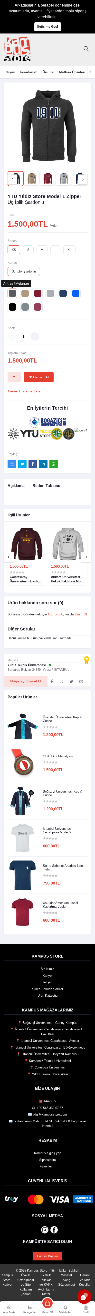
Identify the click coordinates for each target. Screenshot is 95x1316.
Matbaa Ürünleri (72, 72)
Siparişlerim (47, 1160)
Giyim (10, 72)
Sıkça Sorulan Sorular (47, 989)
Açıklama (16, 486)
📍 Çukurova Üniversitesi (48, 1067)
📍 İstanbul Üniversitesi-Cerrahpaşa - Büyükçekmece (47, 1047)
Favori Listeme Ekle (24, 391)
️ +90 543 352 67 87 (49, 1108)
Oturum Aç (56, 614)
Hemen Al (40, 377)
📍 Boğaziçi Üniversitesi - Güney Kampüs (47, 1023)
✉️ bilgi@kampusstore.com (47, 1114)
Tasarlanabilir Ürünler (37, 72)
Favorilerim (47, 1166)
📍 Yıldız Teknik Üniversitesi (47, 1074)
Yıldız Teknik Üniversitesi (27, 665)
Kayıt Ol (81, 614)
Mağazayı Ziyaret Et (25, 681)
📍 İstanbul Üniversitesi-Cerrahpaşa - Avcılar (47, 1041)
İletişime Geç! (47, 26)
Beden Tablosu (46, 486)
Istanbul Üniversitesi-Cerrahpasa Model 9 (58, 830)
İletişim (47, 982)
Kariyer (48, 975)
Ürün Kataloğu (47, 995)
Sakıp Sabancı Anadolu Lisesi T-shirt (64, 867)
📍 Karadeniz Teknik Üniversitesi (47, 1061)
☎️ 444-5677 (48, 1101)
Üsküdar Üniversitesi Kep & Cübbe (62, 719)
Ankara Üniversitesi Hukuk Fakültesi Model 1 (68, 579)
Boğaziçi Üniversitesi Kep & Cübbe (62, 793)
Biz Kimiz (47, 969)
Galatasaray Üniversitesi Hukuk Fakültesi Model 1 (24, 579)
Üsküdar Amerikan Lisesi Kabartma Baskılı (60, 905)
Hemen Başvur (47, 1256)
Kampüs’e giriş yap (47, 1153)
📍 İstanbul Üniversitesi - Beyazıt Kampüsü (47, 1054)
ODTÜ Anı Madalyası (58, 756)
